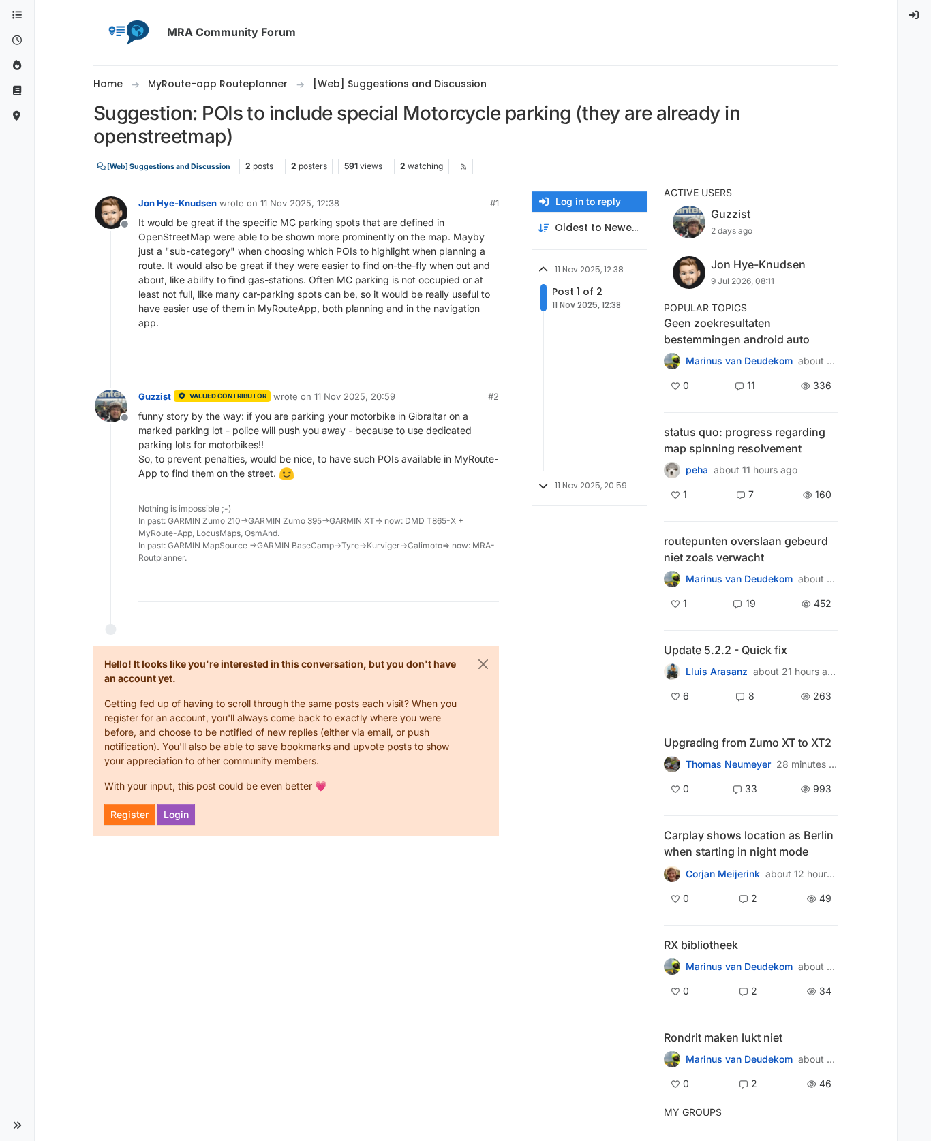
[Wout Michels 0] (672, 361)
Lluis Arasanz (717, 671)
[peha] (672, 470)
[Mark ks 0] (672, 966)
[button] (17, 1125)
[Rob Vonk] (672, 1059)
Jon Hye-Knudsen (177, 203)
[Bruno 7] (672, 579)
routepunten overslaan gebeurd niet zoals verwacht (746, 549)
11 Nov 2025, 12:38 (299, 203)
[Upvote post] (439, 356)
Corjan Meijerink (723, 874)
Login (176, 814)
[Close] (483, 664)
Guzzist (154, 396)
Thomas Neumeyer (728, 764)
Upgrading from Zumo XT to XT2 (747, 742)
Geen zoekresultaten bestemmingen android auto (737, 331)
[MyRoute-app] (17, 116)
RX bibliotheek (701, 945)
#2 (493, 396)
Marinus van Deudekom (739, 361)
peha (697, 470)
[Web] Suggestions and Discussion (168, 166)
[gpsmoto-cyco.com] (672, 873)
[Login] (914, 15)
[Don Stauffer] (672, 764)
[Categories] (17, 15)
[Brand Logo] (127, 32)
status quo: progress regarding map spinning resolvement (744, 440)
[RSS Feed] (464, 166)
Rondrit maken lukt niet (723, 1037)
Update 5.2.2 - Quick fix (725, 650)
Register (129, 814)
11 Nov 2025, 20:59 (354, 396)
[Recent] (17, 40)
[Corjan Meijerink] (672, 671)
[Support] (17, 91)
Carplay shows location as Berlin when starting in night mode (749, 843)
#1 (494, 203)
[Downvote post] (487, 356)
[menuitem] (914, 15)
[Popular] (17, 66)
